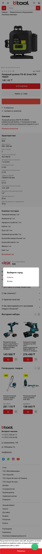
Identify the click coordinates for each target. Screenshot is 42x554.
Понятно (21, 551)
